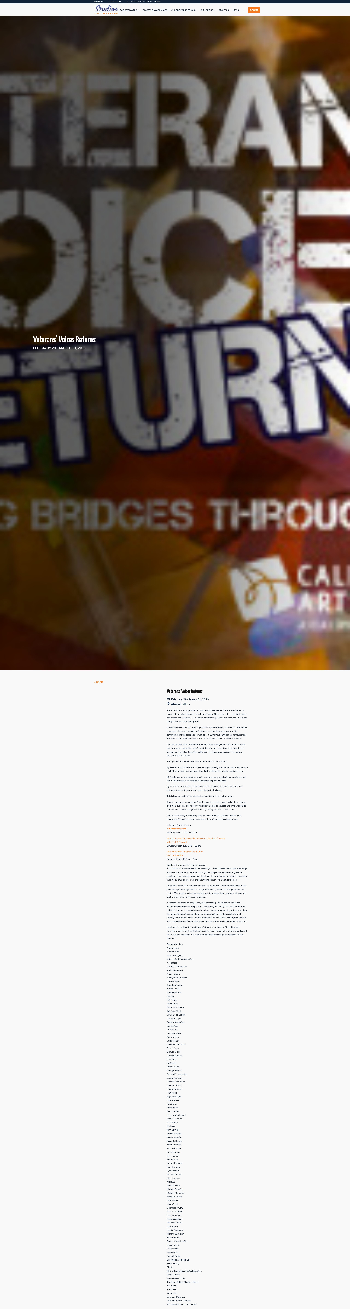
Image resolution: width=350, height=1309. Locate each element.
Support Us (207, 10)
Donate (254, 10)
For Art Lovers (128, 10)
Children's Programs (183, 10)
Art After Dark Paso (176, 828)
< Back (98, 682)
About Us (224, 10)
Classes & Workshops (155, 10)
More (244, 10)
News (236, 10)
